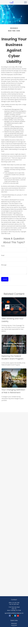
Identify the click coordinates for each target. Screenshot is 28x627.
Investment (14, 625)
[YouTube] (18, 616)
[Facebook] (10, 616)
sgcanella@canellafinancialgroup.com (14, 613)
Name (3, 246)
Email (2, 255)
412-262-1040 (15, 602)
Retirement (14, 623)
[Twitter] (12, 616)
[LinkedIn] (15, 616)
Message (3, 265)
